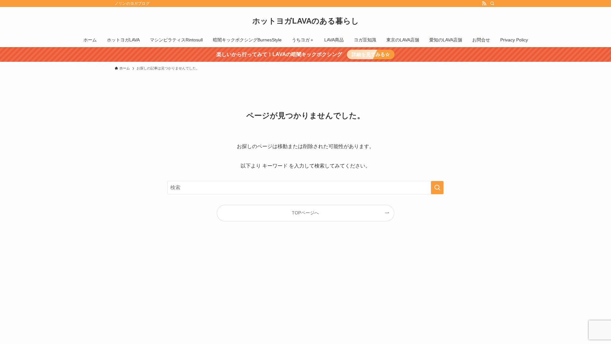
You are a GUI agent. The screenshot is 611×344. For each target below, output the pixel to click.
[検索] (492, 3)
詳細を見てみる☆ (371, 54)
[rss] (484, 3)
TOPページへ (305, 212)
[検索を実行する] (437, 187)
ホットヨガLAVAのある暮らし (305, 21)
